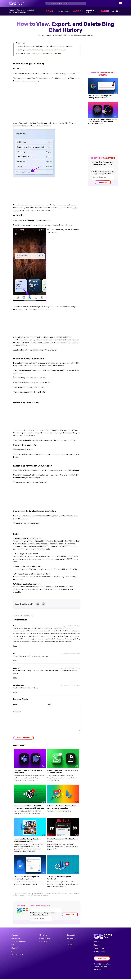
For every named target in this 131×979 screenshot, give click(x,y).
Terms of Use (99, 948)
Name (15, 704)
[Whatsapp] (18, 912)
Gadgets (15, 948)
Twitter (70, 945)
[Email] (21, 912)
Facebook (71, 935)
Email (50, 704)
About (96, 942)
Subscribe (103, 182)
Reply (15, 646)
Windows (16, 938)
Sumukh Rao (88, 35)
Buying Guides (17, 955)
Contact (97, 945)
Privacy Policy (99, 951)
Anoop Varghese (45, 35)
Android (15, 935)
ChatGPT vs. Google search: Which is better (39, 350)
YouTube (70, 941)
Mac (14, 951)
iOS (13, 945)
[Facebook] (18, 909)
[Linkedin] (24, 909)
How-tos (43, 935)
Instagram (71, 938)
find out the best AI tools (55, 587)
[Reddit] (27, 909)
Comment (17, 712)
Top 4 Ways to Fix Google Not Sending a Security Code (100, 97)
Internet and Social (19, 941)
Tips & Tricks (45, 941)
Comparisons (45, 938)
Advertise (102, 958)
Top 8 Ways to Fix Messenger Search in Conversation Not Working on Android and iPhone (102, 121)
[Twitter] (21, 909)
